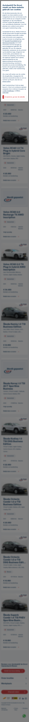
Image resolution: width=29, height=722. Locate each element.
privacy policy (6, 81)
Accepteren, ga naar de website (15, 97)
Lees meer (5, 92)
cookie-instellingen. (8, 91)
